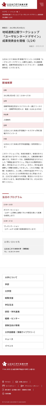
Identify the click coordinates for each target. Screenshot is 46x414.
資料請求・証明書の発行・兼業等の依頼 (18, 390)
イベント (9, 345)
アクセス (7, 382)
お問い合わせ (23, 382)
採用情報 (8, 394)
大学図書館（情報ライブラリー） (20, 332)
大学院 (8, 291)
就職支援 (9, 297)
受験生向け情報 (12, 325)
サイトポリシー (11, 386)
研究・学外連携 (12, 311)
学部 (7, 284)
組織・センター (12, 318)
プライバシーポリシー (32, 386)
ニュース (9, 339)
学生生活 (9, 304)
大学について (11, 277)
